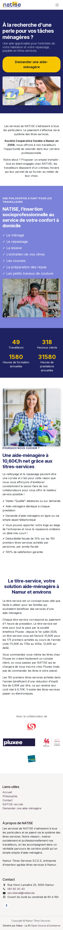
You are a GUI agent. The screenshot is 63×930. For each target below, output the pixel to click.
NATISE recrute (13, 804)
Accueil (7, 792)
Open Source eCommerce (45, 925)
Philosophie (10, 796)
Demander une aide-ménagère (22, 808)
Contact (7, 800)
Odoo (19, 925)
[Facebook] (6, 905)
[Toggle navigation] (57, 4)
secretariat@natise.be (21, 893)
